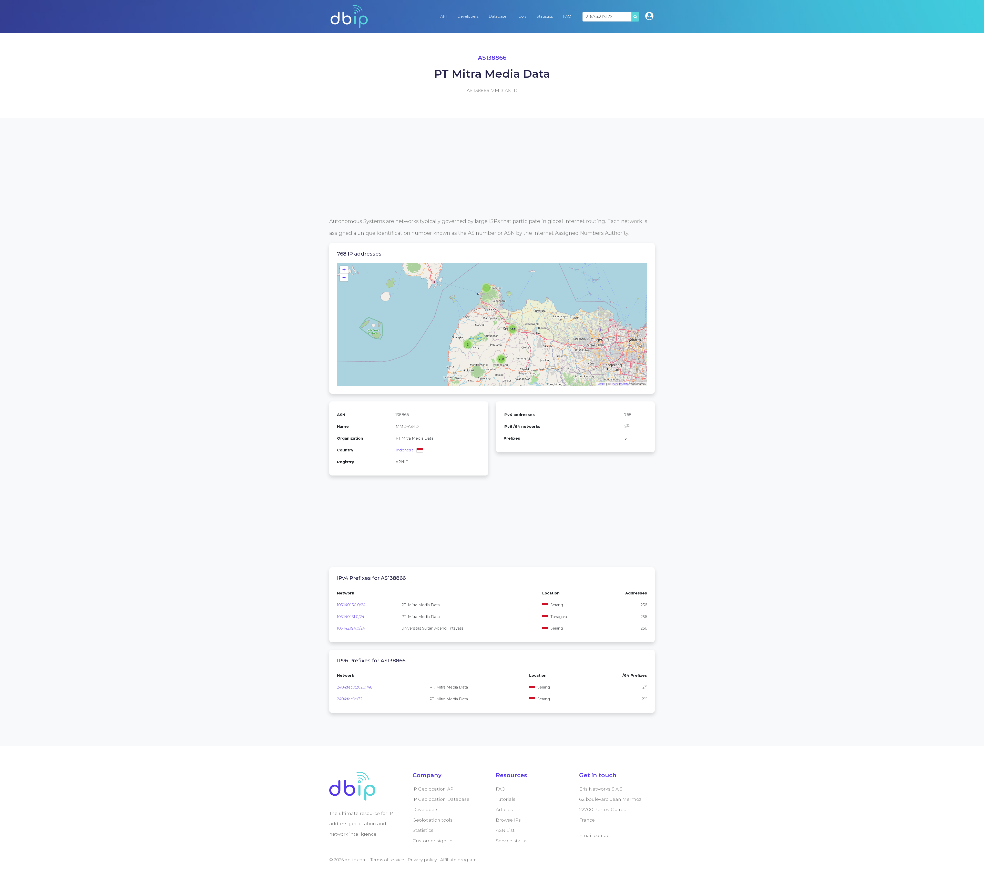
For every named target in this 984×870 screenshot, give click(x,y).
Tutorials (505, 799)
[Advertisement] (483, 179)
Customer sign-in (433, 840)
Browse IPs (508, 820)
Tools (521, 16)
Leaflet (601, 384)
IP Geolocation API (434, 789)
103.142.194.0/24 (351, 628)
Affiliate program (458, 859)
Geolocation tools (433, 820)
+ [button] (344, 270)
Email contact (595, 835)
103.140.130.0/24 (351, 605)
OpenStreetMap (620, 384)
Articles (504, 809)
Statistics (545, 16)
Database (497, 16)
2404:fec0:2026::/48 (355, 687)
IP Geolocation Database (441, 799)
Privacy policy (422, 859)
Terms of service (387, 859)
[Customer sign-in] (649, 16)
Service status (512, 840)
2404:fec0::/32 (349, 699)
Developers (467, 16)
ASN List (505, 830)
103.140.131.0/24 (350, 616)
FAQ (567, 16)
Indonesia (405, 450)
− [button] (344, 277)
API (443, 16)
